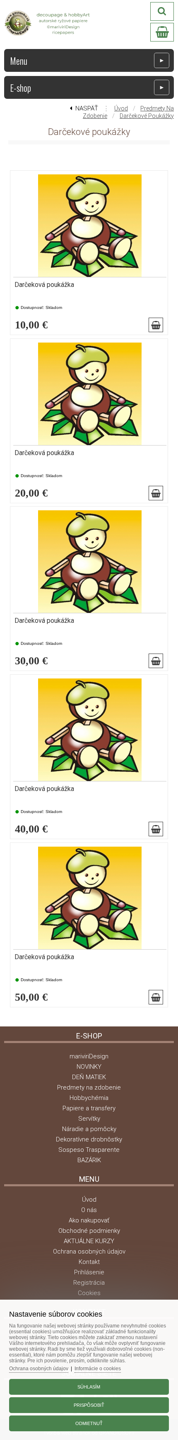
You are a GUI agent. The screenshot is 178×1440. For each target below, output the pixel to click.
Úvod (121, 108)
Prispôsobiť (89, 1405)
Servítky (89, 1118)
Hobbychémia (89, 1098)
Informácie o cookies (98, 1368)
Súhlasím (88, 1386)
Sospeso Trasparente (89, 1149)
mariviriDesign (89, 1056)
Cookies (89, 1293)
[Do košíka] (156, 325)
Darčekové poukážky (147, 116)
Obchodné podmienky (89, 1230)
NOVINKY (89, 1066)
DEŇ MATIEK (89, 1077)
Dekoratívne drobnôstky (89, 1139)
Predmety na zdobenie (89, 1087)
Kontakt (89, 1262)
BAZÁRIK (89, 1160)
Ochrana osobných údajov (89, 1251)
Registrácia (89, 1282)
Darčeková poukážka (44, 285)
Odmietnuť (89, 1423)
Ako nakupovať (89, 1220)
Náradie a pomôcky (89, 1129)
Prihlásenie (89, 1272)
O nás (89, 1210)
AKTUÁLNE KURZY (89, 1241)
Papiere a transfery (89, 1108)
